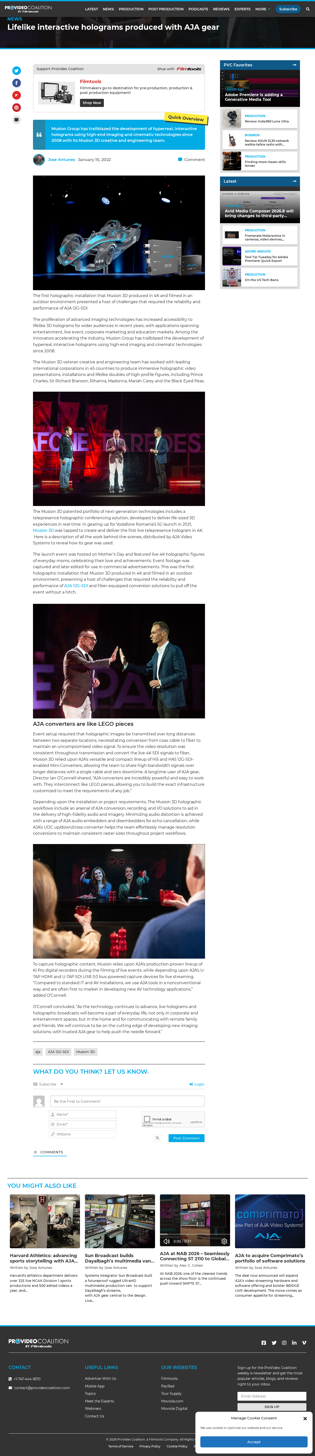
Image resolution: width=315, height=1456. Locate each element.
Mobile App (94, 1386)
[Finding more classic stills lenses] (231, 160)
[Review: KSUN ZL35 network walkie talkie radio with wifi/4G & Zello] (231, 139)
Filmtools (169, 1378)
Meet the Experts (99, 1401)
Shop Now (92, 103)
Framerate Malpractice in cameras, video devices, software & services (265, 239)
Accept (254, 1442)
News (108, 9)
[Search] (308, 9)
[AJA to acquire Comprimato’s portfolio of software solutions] (270, 1221)
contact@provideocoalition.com (42, 1388)
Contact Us (94, 1416)
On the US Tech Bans (261, 280)
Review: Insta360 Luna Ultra (267, 121)
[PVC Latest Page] (294, 181)
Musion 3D (43, 530)
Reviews (221, 9)
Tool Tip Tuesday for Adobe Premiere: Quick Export (266, 258)
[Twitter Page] (274, 1343)
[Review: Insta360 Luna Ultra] (231, 118)
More (260, 9)
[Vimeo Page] (304, 1343)
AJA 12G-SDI (76, 585)
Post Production (166, 9)
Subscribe (288, 9)
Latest (91, 9)
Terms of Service (120, 1446)
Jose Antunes (61, 159)
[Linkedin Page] (294, 1343)
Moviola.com (172, 1401)
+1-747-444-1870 (26, 1379)
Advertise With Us (100, 1378)
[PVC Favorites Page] (294, 65)
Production (131, 9)
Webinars (93, 1408)
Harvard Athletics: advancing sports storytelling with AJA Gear (43, 1261)
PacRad (167, 1386)
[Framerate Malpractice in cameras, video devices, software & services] (231, 234)
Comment (194, 159)
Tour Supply (171, 1393)
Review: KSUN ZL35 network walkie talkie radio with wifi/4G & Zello (267, 144)
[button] (305, 1418)
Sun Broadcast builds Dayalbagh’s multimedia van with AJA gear (118, 1261)
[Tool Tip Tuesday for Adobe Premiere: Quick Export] (231, 255)
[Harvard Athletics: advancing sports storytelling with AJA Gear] (45, 1221)
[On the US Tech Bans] (231, 277)
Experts (243, 9)
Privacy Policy (150, 1446)
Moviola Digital (174, 1408)
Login (199, 1084)
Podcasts (198, 9)
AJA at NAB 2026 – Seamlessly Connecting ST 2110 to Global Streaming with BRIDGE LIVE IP (195, 1261)
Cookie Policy (177, 1446)
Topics (90, 1393)
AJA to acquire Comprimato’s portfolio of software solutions (270, 1258)
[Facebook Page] (264, 1343)
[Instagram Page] (284, 1343)
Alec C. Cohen (191, 1265)
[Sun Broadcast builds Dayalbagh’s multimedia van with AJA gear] (120, 1221)
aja (37, 1052)
